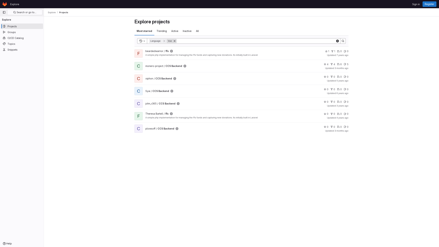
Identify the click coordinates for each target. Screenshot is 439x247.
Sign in (416, 4)
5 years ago (342, 80)
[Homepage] (5, 4)
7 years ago (342, 55)
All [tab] (197, 31)
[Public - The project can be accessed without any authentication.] (171, 51)
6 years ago (342, 93)
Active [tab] (174, 31)
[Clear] (337, 41)
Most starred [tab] (144, 31)
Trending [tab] (162, 31)
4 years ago (342, 117)
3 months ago (341, 68)
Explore (14, 4)
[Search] (343, 41)
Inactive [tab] (187, 31)
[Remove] (175, 41)
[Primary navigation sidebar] (4, 12)
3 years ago (342, 105)
